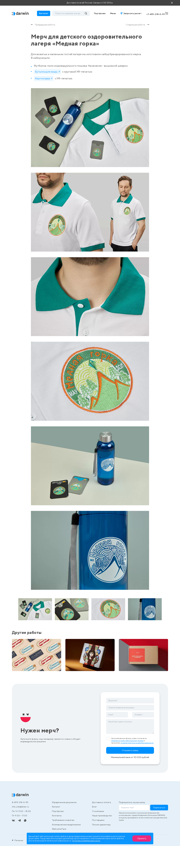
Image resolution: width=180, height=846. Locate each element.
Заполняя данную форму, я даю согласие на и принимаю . (132, 740)
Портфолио (100, 13)
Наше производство (102, 815)
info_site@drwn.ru (20, 807)
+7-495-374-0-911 (155, 14)
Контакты (56, 815)
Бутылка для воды (46, 71)
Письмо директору (101, 824)
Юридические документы (64, 802)
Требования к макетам (63, 820)
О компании (98, 811)
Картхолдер (42, 78)
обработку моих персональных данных (127, 741)
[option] (35, 609)
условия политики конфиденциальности (137, 743)
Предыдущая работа (45, 25)
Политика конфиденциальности (86, 841)
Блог (94, 807)
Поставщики (98, 820)
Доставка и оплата (101, 802)
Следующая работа (135, 25)
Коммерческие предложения (66, 824)
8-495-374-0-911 (20, 802)
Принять (141, 838)
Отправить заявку (130, 750)
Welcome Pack (59, 829)
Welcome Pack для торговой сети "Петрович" (139, 664)
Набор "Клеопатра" (80, 665)
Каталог (56, 807)
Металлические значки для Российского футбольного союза (31, 662)
